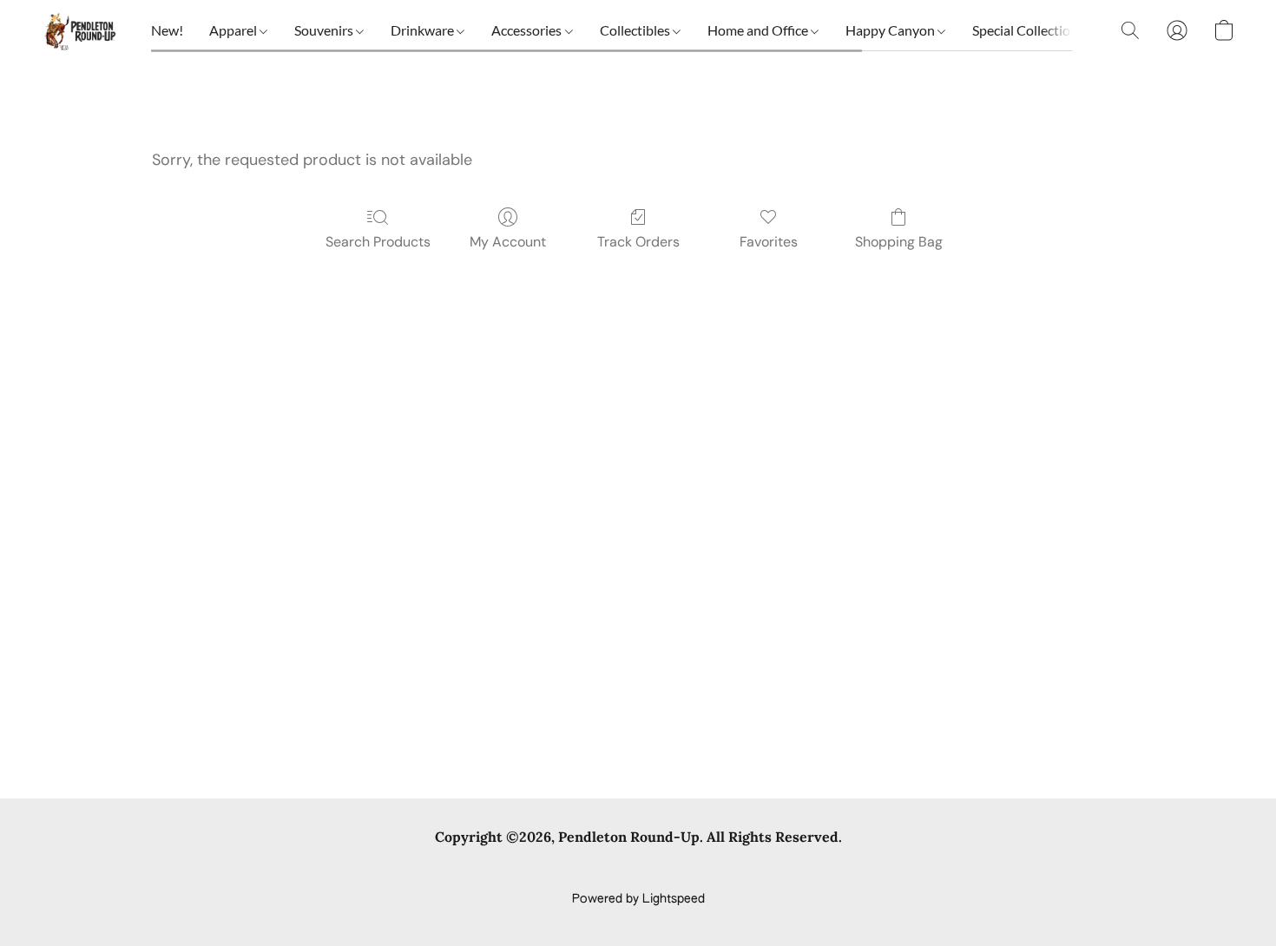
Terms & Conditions (385, 870)
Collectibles (636, 30)
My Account (508, 242)
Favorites (769, 242)
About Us (826, 870)
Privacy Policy (497, 870)
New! (167, 30)
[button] (79, 30)
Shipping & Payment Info (622, 870)
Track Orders (638, 242)
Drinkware (424, 30)
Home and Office (759, 30)
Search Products (378, 242)
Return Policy (746, 870)
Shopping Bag (899, 242)
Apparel (234, 30)
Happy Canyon (891, 30)
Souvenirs (325, 30)
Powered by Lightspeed (638, 899)
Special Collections (1029, 30)
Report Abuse (909, 870)
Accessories (527, 30)
